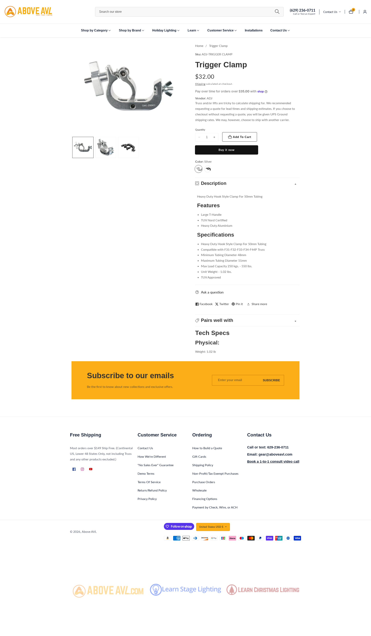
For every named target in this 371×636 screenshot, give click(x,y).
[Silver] (198, 169)
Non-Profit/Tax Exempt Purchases (215, 473)
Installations (254, 30)
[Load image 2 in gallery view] (105, 147)
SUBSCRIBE (271, 380)
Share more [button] (259, 304)
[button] (94, 30)
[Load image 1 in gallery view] (82, 147)
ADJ (209, 98)
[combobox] (189, 12)
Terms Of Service (149, 482)
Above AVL (89, 531)
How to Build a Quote (207, 448)
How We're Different (152, 456)
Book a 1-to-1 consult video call (273, 461)
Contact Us (330, 12)
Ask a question (212, 292)
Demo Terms (146, 473)
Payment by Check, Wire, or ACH (214, 507)
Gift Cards (199, 456)
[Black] (207, 169)
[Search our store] (277, 11)
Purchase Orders (203, 482)
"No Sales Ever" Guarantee (156, 465)
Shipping (200, 83)
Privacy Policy (147, 499)
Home (199, 45)
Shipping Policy (202, 465)
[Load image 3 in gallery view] (128, 147)
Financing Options (204, 499)
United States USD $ (211, 526)
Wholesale (199, 490)
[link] (108, 589)
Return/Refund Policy (152, 490)
